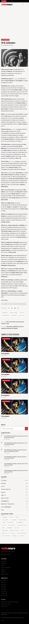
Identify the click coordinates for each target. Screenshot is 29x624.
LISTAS (2, 565)
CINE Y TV (3, 571)
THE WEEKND (13, 519)
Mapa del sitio (4, 606)
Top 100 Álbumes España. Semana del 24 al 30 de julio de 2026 (15, 457)
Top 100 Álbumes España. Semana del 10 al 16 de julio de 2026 (16, 471)
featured (3, 569)
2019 (4, 595)
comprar (16, 78)
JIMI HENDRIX (5, 312)
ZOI (23, 617)
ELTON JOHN (12, 533)
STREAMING (9, 527)
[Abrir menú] (26, 4)
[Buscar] (23, 4)
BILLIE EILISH (21, 535)
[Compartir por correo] (18, 308)
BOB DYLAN (4, 533)
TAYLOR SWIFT (5, 519)
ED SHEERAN (4, 517)
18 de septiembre (5, 353)
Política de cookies (5, 604)
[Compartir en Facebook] (12, 308)
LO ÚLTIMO (3, 561)
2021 (4, 591)
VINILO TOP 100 (5, 574)
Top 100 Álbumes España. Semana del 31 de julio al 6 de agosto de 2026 (15, 450)
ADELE (3, 527)
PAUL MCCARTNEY (6, 535)
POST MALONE (11, 525)
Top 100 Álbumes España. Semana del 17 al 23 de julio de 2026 (16, 464)
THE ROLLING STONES (22, 525)
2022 (3, 589)
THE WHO (22, 312)
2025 (3, 582)
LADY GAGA (17, 527)
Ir (26, 428)
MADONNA (14, 535)
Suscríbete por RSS (5, 554)
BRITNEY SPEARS (13, 312)
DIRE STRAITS (14, 315)
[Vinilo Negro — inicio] (6, 4)
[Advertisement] (14, 21)
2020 (4, 593)
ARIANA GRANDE (22, 519)
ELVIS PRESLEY (10, 522)
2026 (3, 580)
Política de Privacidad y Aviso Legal (9, 601)
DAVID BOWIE (5, 530)
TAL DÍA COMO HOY (5, 39)
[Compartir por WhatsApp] (15, 308)
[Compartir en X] (8, 308)
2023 (3, 586)
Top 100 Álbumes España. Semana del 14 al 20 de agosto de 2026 (16, 436)
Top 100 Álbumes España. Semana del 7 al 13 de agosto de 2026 (15, 443)
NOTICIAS (3, 563)
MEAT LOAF (22, 315)
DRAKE (17, 517)
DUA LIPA (4, 525)
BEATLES (11, 517)
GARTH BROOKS (5, 315)
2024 (3, 584)
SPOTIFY (22, 530)
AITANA (3, 522)
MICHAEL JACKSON (14, 530)
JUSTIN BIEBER (19, 522)
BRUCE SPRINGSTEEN (21, 533)
